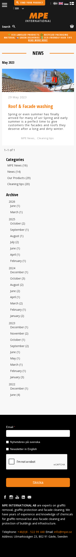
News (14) (14, 172)
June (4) (15, 395)
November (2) (19, 333)
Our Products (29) (19, 178)
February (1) (18, 261)
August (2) (17, 285)
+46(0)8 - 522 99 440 (31, 532)
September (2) (19, 346)
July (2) (14, 242)
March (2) (16, 303)
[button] (4, 4)
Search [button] (6, 27)
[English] (60, 3)
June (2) (15, 291)
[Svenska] (55, 3)
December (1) (19, 272)
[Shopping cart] (71, 27)
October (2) (17, 223)
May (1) (15, 358)
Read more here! (38, 40)
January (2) (17, 316)
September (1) (19, 230)
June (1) (15, 206)
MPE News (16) (17, 165)
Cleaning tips (45, 138)
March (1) (16, 212)
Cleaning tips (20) (18, 184)
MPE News (27, 138)
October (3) (17, 278)
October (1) (17, 340)
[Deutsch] (66, 3)
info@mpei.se (63, 532)
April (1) (15, 254)
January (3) (17, 377)
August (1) (17, 236)
